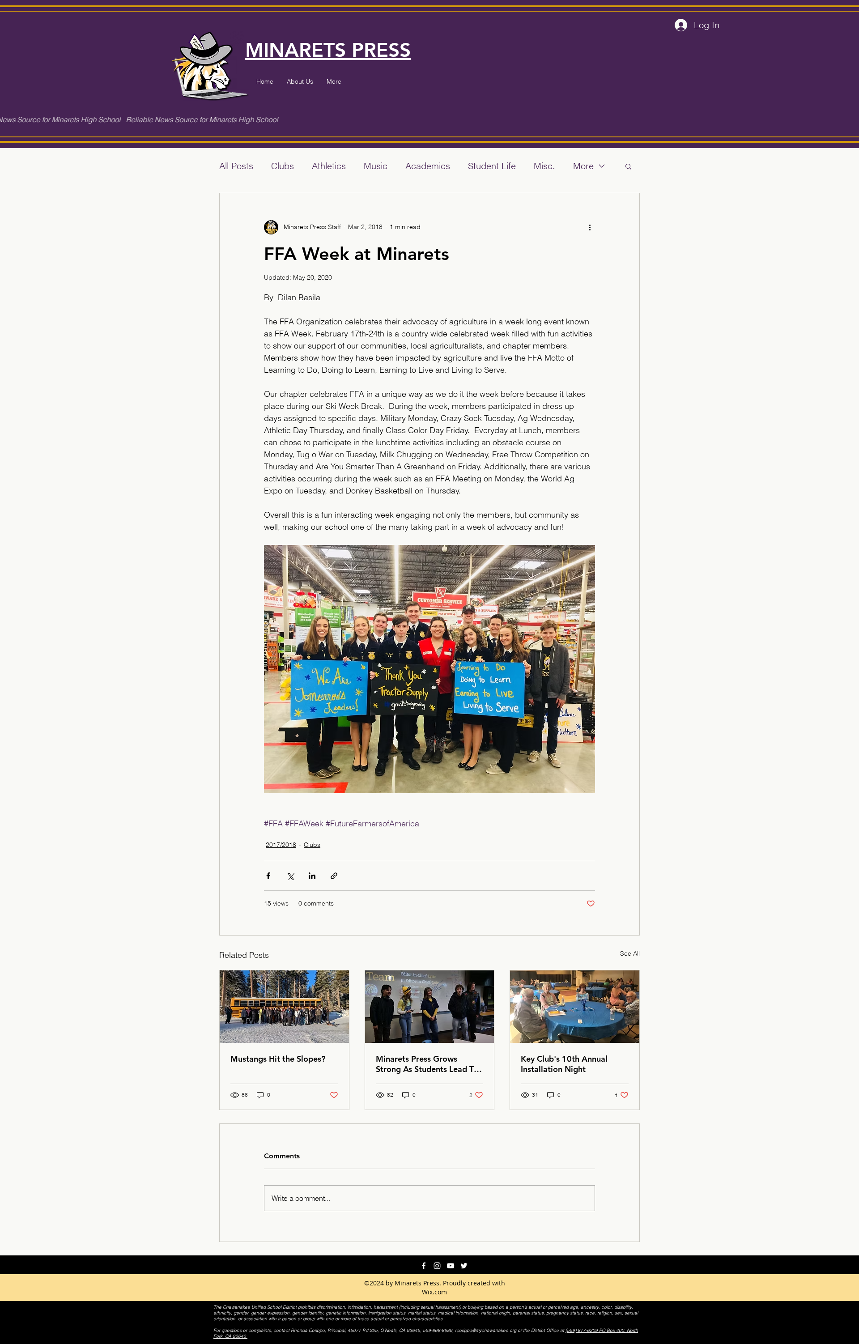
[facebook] (423, 1265)
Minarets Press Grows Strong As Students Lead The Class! (429, 1064)
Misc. (544, 165)
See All (630, 953)
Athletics (329, 165)
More (583, 165)
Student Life (492, 165)
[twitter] (463, 1265)
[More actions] (589, 227)
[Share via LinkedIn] (312, 876)
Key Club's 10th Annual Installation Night (564, 1064)
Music (375, 165)
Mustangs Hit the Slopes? (277, 1059)
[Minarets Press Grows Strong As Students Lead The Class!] (429, 1006)
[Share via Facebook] (268, 876)
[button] (628, 166)
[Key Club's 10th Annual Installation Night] (574, 1006)
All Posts (236, 165)
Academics (427, 165)
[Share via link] (334, 876)
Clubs (282, 165)
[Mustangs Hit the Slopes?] (284, 1006)
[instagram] (437, 1265)
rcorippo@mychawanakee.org (485, 1330)
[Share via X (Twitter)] (290, 876)
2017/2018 (281, 845)
